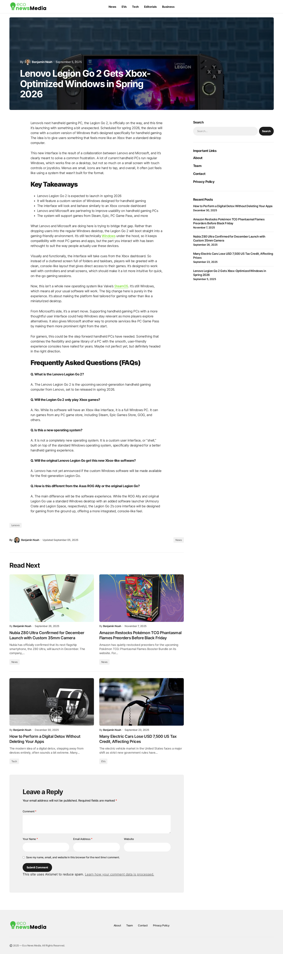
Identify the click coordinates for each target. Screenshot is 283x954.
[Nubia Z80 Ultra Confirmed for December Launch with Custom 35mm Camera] (51, 598)
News (178, 540)
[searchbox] (225, 131)
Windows (108, 236)
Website (129, 839)
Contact (199, 174)
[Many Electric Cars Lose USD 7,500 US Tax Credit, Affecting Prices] (141, 702)
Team (197, 166)
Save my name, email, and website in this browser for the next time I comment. (73, 857)
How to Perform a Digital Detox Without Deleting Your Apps (233, 206)
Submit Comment (37, 867)
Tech (14, 761)
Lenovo (15, 525)
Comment (29, 811)
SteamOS (121, 286)
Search (266, 131)
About (198, 158)
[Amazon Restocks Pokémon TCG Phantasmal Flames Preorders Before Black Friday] (141, 598)
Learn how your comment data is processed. (119, 874)
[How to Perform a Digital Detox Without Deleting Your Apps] (51, 702)
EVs (103, 761)
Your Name (30, 839)
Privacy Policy (204, 182)
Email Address (82, 839)
